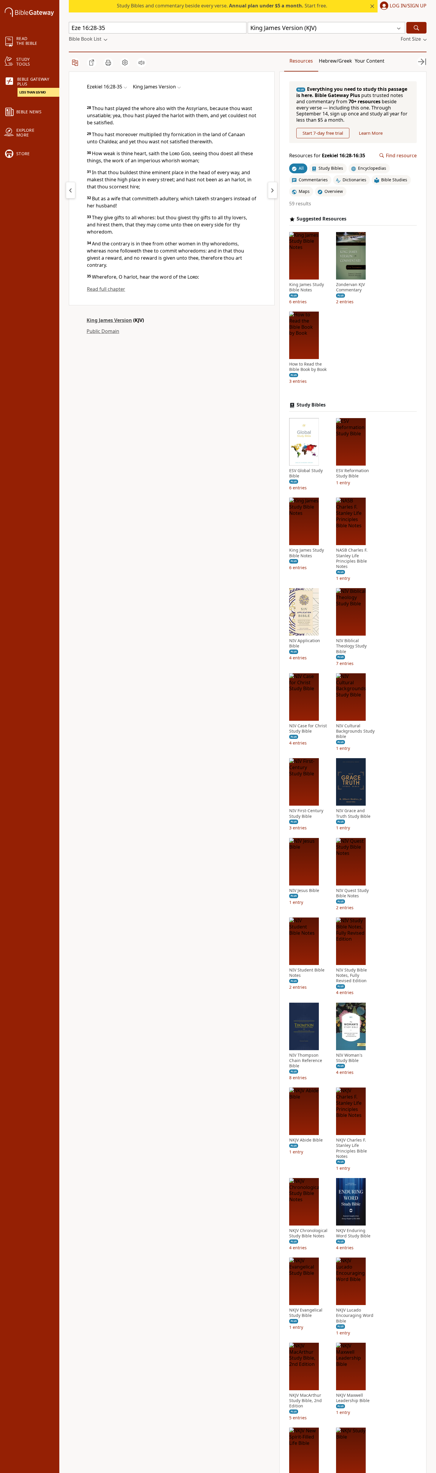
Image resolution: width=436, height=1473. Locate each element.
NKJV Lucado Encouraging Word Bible (354, 1315)
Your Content (369, 61)
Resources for (327, 156)
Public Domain (103, 331)
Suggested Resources (321, 219)
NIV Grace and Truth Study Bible (353, 813)
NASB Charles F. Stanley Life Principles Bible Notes (351, 558)
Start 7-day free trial (323, 133)
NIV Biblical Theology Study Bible (351, 646)
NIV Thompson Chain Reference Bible (305, 1061)
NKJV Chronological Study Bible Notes (308, 1233)
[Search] (416, 28)
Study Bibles (311, 405)
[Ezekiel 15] (70, 190)
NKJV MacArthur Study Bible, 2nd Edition (305, 1401)
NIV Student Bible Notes (306, 972)
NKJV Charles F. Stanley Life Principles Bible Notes (351, 1148)
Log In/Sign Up (408, 6)
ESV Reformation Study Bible (352, 473)
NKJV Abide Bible (306, 1140)
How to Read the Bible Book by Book (308, 366)
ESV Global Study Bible (306, 473)
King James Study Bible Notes (306, 287)
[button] (402, 6)
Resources (301, 61)
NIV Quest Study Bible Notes (352, 893)
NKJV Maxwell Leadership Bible (353, 1398)
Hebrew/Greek (335, 61)
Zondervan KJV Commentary (350, 287)
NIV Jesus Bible (304, 890)
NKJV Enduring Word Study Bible (353, 1233)
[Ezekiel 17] (272, 190)
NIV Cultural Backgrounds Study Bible (355, 731)
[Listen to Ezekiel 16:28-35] (141, 62)
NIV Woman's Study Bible (349, 1058)
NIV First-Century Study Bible (306, 813)
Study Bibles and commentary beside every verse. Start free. (222, 5)
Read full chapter (106, 289)
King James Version (109, 320)
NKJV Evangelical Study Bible (305, 1312)
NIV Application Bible (304, 643)
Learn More (371, 133)
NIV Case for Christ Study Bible (308, 728)
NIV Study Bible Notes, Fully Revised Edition (351, 975)
